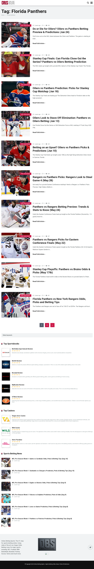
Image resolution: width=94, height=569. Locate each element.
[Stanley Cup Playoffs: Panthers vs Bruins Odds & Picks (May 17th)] (15, 275)
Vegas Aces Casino (18, 416)
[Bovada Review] (6, 381)
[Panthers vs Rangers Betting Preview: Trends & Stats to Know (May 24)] (15, 214)
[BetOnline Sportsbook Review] (6, 357)
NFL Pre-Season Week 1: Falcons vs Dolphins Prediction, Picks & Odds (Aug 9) (39, 495)
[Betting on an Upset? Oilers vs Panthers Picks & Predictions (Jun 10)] (15, 153)
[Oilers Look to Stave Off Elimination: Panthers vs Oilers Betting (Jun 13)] (15, 123)
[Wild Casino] (6, 435)
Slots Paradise (17, 440)
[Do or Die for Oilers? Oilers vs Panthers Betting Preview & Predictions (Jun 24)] (15, 34)
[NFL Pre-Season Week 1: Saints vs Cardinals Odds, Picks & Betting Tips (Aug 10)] (6, 466)
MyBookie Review (18, 385)
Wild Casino (16, 428)
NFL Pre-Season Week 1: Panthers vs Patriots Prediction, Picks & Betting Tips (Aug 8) (42, 519)
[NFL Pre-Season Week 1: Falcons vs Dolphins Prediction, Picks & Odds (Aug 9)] (6, 502)
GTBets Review (17, 397)
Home (2, 15)
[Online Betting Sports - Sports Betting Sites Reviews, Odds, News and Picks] (8, 2)
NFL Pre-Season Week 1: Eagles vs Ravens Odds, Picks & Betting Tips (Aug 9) (39, 483)
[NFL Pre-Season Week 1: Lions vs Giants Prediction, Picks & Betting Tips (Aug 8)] (6, 514)
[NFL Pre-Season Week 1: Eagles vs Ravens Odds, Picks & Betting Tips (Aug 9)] (6, 490)
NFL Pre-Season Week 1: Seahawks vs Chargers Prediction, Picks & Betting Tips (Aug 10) (43, 471)
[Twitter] (90, 547)
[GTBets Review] (6, 405)
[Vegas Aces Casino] (6, 423)
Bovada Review (17, 373)
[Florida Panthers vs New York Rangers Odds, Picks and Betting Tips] (15, 304)
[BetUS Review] (6, 369)
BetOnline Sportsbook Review (22, 349)
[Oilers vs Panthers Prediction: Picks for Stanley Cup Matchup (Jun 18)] (15, 94)
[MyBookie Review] (6, 393)
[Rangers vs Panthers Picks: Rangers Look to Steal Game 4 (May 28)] (15, 183)
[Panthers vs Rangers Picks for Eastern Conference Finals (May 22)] (15, 245)
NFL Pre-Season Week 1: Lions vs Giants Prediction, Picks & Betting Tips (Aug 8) (40, 507)
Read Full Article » (39, 43)
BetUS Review (17, 361)
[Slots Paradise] (6, 447)
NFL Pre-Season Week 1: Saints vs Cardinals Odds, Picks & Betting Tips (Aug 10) (40, 459)
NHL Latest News (25, 25)
